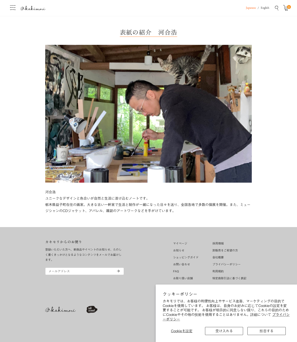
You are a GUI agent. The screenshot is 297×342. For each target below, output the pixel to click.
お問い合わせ (181, 264)
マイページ (180, 243)
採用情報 (218, 243)
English (265, 8)
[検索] (277, 8)
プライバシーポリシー (226, 264)
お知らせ (178, 250)
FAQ (176, 271)
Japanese (251, 8)
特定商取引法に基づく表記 (229, 278)
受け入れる (224, 331)
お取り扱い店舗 (183, 278)
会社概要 (218, 257)
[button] (287, 8)
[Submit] (118, 271)
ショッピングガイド (186, 257)
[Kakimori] (32, 8)
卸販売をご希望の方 (225, 250)
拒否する (267, 331)
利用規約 (218, 271)
